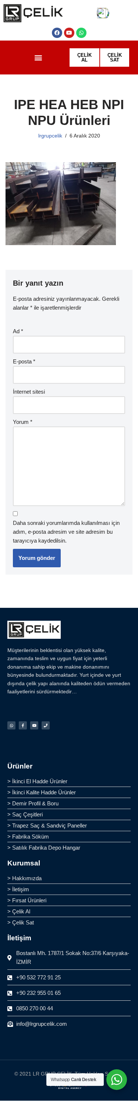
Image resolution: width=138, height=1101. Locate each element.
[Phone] (46, 725)
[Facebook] (57, 33)
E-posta (24, 361)
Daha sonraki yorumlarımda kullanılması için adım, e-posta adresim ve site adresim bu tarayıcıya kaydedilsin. (66, 532)
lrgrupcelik (50, 136)
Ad (18, 331)
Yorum (22, 422)
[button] (38, 58)
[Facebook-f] (23, 725)
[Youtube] (69, 33)
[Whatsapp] (81, 33)
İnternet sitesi (29, 392)
